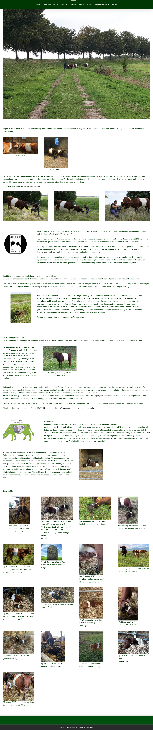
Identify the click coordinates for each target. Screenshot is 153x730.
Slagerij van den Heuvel (103, 395)
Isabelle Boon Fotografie (33, 186)
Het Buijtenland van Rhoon (61, 279)
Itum (92, 727)
